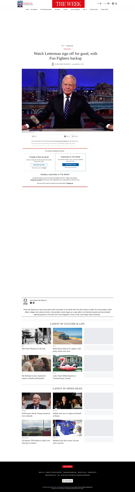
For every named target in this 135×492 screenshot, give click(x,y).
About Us (41, 472)
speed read (67, 49)
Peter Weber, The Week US (63, 64)
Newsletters (57, 9)
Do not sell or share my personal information (75, 475)
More (84, 9)
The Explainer (34, 9)
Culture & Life (69, 45)
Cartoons (65, 9)
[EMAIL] (34, 303)
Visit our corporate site (87, 487)
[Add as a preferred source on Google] (67, 480)
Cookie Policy (92, 472)
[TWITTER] (31, 303)
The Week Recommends (46, 9)
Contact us (70, 183)
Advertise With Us (50, 475)
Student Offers (104, 9)
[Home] (27, 9)
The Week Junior (94, 9)
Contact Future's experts (53, 472)
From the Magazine (75, 9)
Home (62, 45)
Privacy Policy (82, 472)
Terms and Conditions (69, 472)
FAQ (58, 475)
